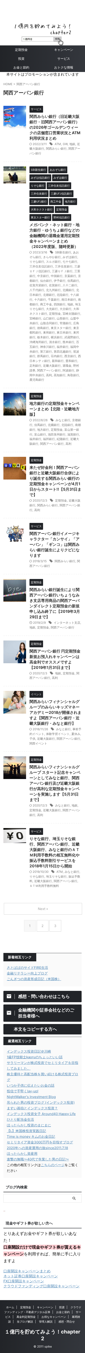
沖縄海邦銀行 (38, 342)
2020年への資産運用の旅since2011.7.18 (37, 1148)
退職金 (67, 365)
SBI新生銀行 (63, 252)
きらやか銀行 (52, 257)
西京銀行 (70, 356)
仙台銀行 (46, 280)
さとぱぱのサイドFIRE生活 (27, 967)
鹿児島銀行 (36, 379)
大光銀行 (52, 309)
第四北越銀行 (62, 351)
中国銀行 (57, 276)
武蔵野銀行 (71, 337)
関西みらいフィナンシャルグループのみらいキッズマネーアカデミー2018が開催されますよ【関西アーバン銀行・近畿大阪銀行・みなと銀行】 (55, 712)
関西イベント (38, 743)
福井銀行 (62, 347)
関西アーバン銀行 (49, 370)
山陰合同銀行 (49, 323)
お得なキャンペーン (53, 1316)
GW (65, 144)
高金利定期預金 (26, 1316)
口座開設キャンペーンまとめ (27, 1271)
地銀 (72, 144)
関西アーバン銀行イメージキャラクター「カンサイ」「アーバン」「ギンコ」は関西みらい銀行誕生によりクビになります (54, 544)
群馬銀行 (43, 356)
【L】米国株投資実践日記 (26, 1131)
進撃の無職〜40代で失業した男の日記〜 (38, 1159)
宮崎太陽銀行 (71, 313)
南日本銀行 (68, 299)
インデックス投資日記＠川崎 (29, 1051)
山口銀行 (49, 318)
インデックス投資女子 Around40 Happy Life (41, 1114)
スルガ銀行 (53, 261)
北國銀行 (68, 290)
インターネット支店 (67, 622)
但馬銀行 (73, 280)
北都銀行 (49, 295)
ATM (58, 144)
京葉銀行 (70, 276)
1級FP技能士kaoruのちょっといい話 (35, 1057)
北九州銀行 (53, 290)
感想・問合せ (66, 1321)
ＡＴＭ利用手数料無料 (44, 886)
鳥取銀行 (73, 375)
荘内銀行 (57, 356)
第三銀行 (46, 351)
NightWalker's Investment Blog (31, 1097)
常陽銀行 (65, 323)
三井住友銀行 (64, 266)
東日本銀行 (64, 332)
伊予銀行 (60, 280)
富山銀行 (40, 434)
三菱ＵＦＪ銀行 (62, 271)
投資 (21, 58)
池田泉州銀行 (57, 434)
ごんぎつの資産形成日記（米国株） (34, 979)
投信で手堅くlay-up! (22, 1091)
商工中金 (46, 304)
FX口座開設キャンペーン (23, 1281)
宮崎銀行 (35, 318)
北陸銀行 (62, 295)
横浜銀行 (57, 337)
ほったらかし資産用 (22, 1153)
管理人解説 (46, 1321)
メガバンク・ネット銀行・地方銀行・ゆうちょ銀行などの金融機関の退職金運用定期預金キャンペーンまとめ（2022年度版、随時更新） (54, 236)
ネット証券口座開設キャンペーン (30, 1276)
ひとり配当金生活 (20, 1119)
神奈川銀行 (47, 347)
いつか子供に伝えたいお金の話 (30, 1085)
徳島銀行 (43, 328)
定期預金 (21, 50)
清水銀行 (55, 342)
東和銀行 (49, 332)
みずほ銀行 (70, 257)
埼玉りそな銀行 (56, 876)
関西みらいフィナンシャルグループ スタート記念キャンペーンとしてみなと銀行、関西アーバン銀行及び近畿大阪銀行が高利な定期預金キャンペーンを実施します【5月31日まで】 (54, 783)
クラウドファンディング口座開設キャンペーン (41, 1286)
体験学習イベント (58, 734)
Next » (43, 909)
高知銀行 (60, 375)
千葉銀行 (54, 299)
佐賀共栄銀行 (38, 285)
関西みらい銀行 (56, 148)
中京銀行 (43, 276)
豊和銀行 (71, 361)
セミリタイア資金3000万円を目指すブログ (40, 1142)
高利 (49, 375)
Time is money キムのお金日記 (31, 1136)
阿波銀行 (68, 370)
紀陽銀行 (62, 439)
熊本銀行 (68, 342)
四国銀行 (60, 304)
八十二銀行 (70, 285)
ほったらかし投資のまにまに (29, 1125)
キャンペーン (45, 1307)
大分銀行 (65, 309)
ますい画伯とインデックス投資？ (32, 1108)
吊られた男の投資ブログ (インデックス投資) (41, 1102)
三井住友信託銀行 (41, 266)
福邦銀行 (49, 439)
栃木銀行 (43, 337)
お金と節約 (21, 67)
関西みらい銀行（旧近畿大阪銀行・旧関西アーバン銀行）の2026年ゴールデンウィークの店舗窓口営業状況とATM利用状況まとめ (54, 127)
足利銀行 (35, 365)
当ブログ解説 (25, 1321)
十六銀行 (40, 299)
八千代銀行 (36, 290)
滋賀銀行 (73, 434)
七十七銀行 (70, 261)
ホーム (10, 1307)
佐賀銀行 (55, 285)
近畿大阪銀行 (52, 365)
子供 (32, 738)
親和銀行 (58, 361)
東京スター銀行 (61, 328)
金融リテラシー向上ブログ (27, 973)
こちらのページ (53, 1165)
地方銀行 (43, 429)
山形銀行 (62, 318)
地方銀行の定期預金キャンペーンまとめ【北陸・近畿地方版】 (54, 409)
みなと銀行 (63, 420)
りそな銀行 (36, 261)
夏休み (75, 734)
